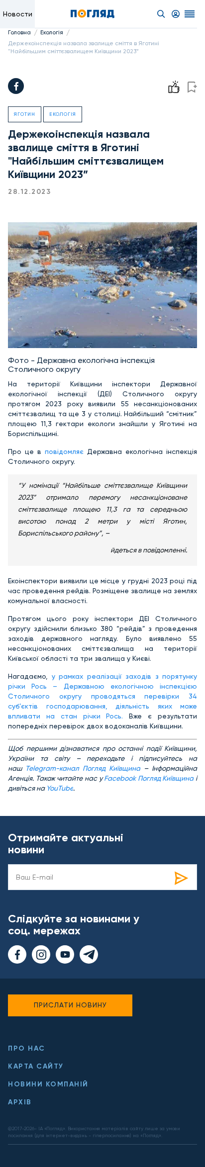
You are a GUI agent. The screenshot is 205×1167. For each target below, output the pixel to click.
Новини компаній (48, 1084)
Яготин (24, 114)
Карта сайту (36, 1066)
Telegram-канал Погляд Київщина (82, 768)
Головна (19, 32)
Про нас (26, 1048)
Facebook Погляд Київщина (149, 778)
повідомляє (64, 451)
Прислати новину (70, 1005)
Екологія (51, 32)
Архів (20, 1102)
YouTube (59, 788)
